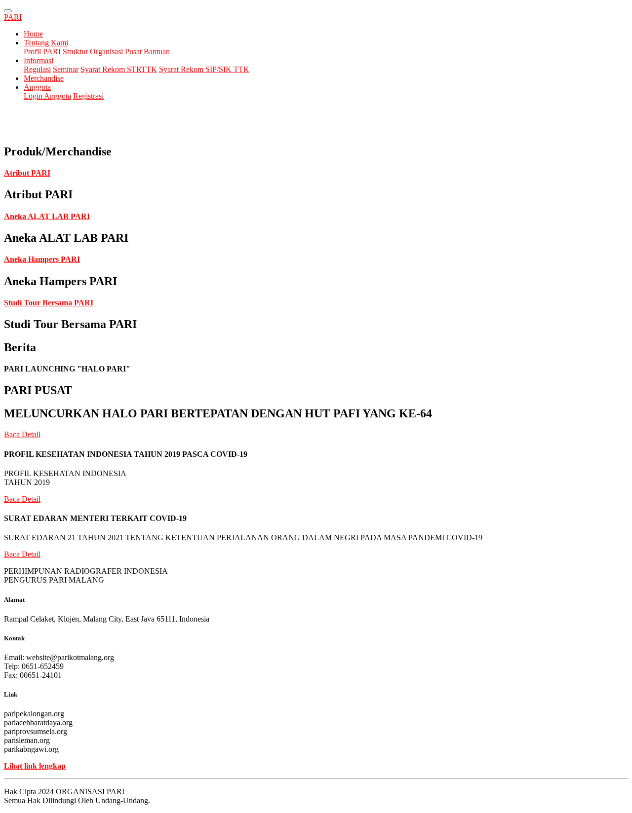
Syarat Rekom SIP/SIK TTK (204, 69)
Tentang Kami (46, 42)
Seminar (66, 69)
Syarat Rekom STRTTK (118, 69)
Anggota (37, 87)
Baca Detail (22, 434)
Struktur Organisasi (93, 51)
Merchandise (44, 78)
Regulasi (37, 69)
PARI (13, 17)
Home (33, 34)
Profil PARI (42, 51)
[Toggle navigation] (8, 10)
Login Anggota (47, 96)
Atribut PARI (27, 173)
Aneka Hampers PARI (42, 259)
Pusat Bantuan (147, 51)
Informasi (38, 60)
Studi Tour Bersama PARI (48, 302)
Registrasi (88, 96)
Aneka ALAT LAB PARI (47, 216)
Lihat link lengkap (35, 766)
